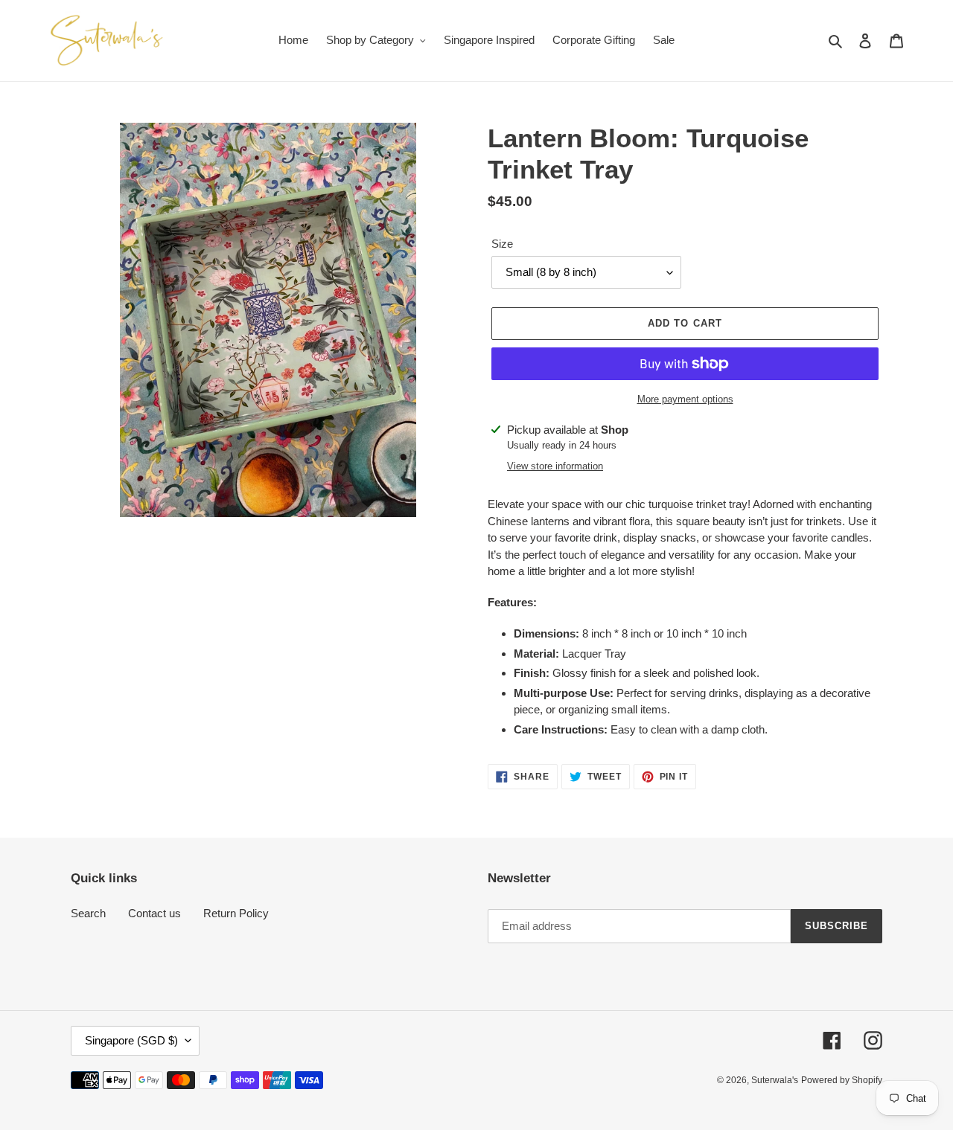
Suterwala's (774, 1080)
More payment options (685, 399)
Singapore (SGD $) (131, 1040)
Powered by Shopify (841, 1080)
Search (88, 913)
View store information (555, 466)
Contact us (154, 913)
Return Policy (236, 913)
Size (502, 243)
